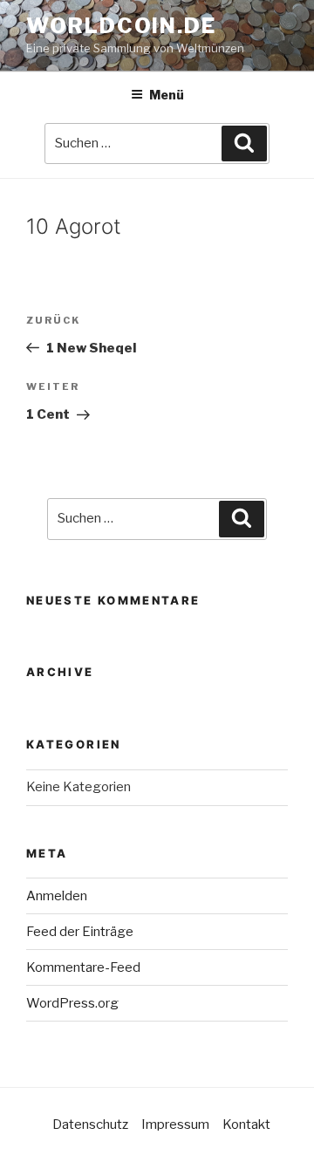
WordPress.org (72, 1003)
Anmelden (56, 896)
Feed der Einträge (79, 932)
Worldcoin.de (121, 25)
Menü (166, 94)
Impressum (175, 1124)
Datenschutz (90, 1124)
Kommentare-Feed (83, 967)
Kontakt (246, 1124)
